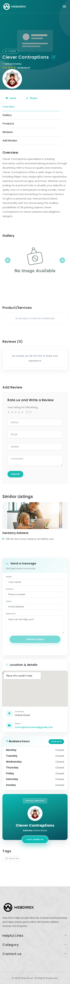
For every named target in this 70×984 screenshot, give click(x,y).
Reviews (7, 132)
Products (8, 123)
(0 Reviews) (24, 67)
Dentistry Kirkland (15, 533)
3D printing (12, 858)
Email (9, 601)
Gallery (7, 115)
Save (12, 98)
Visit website (35, 839)
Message (11, 613)
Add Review (9, 140)
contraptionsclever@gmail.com (34, 727)
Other (12, 51)
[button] (7, 260)
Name (9, 576)
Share (33, 98)
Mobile (9, 589)
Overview (8, 107)
